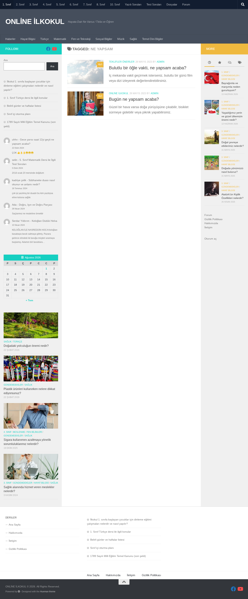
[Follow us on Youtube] (54, 49)
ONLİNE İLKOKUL (34, 21)
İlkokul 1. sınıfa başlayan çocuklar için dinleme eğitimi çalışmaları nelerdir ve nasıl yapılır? (28, 85)
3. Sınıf (33, 4)
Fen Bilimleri (34, 432)
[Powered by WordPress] (19, 591)
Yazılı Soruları (133, 4)
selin (14, 159)
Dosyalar (171, 4)
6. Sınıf (74, 4)
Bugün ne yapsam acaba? (134, 99)
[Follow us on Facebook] (48, 49)
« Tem (29, 300)
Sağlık (133, 38)
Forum (186, 4)
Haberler (10, 38)
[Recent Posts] (209, 63)
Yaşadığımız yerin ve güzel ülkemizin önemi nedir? (232, 116)
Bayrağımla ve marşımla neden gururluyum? (230, 87)
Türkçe (44, 38)
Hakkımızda (211, 223)
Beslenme (19, 432)
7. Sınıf (87, 4)
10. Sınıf (115, 4)
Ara (6, 60)
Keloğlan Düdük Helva (44, 220)
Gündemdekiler (13, 385)
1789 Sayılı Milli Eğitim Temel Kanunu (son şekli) (118, 556)
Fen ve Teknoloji (80, 38)
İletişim (208, 227)
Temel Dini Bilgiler (152, 38)
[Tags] (239, 63)
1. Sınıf (7, 4)
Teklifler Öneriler (121, 61)
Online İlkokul (118, 93)
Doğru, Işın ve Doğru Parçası (35, 204)
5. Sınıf (60, 4)
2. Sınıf (20, 4)
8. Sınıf (101, 4)
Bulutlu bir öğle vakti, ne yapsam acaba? (147, 68)
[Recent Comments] (229, 63)
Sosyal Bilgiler (103, 38)
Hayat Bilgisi (28, 38)
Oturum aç (210, 238)
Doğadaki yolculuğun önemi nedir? (26, 345)
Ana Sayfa (15, 524)
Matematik (60, 38)
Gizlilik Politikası (213, 219)
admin (160, 61)
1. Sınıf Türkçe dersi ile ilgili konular (27, 97)
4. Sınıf (47, 4)
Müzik (121, 38)
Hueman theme (47, 591)
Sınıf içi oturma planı (19, 114)
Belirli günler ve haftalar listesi (24, 105)
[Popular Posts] (219, 63)
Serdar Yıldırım (20, 220)
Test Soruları (154, 4)
